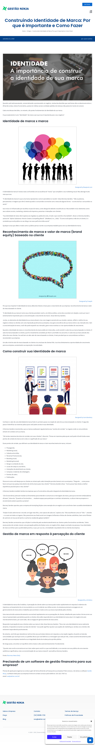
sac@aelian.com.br (13, 676)
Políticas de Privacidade (65, 741)
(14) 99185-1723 (39, 715)
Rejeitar (69, 737)
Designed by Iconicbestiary (83, 417)
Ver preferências (85, 737)
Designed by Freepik (85, 301)
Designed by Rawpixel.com (83, 187)
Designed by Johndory (85, 600)
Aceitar (54, 737)
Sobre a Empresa (9, 711)
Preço (5, 715)
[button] (91, 721)
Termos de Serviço (76, 741)
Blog (4, 719)
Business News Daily (13, 655)
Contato (37, 711)
